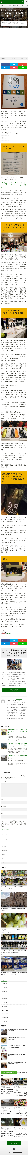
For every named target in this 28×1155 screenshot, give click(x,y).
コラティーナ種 (10, 23)
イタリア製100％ (19, 1087)
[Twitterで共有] (14, 64)
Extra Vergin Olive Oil (13, 22)
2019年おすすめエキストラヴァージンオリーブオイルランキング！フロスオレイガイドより (13, 185)
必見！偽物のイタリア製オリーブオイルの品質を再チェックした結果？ (20, 1094)
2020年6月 (4, 991)
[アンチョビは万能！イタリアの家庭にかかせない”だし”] (4, 1056)
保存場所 (4, 1087)
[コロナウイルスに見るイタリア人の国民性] (4, 758)
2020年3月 (4, 998)
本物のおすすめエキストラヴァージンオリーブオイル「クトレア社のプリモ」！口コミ (17, 731)
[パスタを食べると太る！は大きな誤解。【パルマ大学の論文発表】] (4, 1048)
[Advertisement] (14, 42)
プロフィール (8, 5)
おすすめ (4, 23)
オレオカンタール (5, 1128)
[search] (26, 863)
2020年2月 (4, 1002)
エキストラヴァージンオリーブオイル (20, 1089)
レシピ (26, 5)
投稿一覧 (19, 700)
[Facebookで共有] (5, 64)
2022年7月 (4, 983)
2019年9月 (4, 1021)
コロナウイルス (5, 1108)
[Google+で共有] (22, 64)
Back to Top (14, 1143)
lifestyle (4, 846)
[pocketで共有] (14, 67)
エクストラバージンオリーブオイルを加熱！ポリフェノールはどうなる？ (20, 1113)
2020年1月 (4, 1006)
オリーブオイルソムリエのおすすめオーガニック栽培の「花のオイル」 (20, 1134)
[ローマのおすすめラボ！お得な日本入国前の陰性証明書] (4, 1032)
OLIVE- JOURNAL (17, 1152)
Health (3, 842)
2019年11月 (5, 1014)
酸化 (11, 1087)
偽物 (17, 1090)
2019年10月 (5, 1017)
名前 (3, 799)
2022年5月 (4, 987)
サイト (3, 813)
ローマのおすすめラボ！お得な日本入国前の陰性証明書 (13, 908)
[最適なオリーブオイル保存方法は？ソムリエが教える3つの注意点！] (4, 1065)
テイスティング (17, 23)
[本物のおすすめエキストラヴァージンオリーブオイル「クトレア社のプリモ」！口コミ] (4, 732)
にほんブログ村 (11, 633)
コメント (3, 781)
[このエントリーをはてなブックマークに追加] (5, 67)
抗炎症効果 (7, 1129)
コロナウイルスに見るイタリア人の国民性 (7, 1112)
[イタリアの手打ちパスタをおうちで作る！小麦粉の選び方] (4, 1040)
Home (2, 5)
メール (3, 806)
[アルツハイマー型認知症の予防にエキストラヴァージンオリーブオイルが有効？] (4, 746)
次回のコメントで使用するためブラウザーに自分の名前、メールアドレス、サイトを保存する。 (13, 824)
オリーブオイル (16, 5)
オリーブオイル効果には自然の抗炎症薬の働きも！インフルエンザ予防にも (7, 1134)
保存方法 (8, 1087)
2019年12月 (5, 1010)
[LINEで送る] (22, 67)
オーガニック (18, 1128)
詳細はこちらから (14, 690)
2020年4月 (4, 995)
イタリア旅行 (5, 850)
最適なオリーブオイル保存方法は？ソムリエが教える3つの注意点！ (7, 1091)
